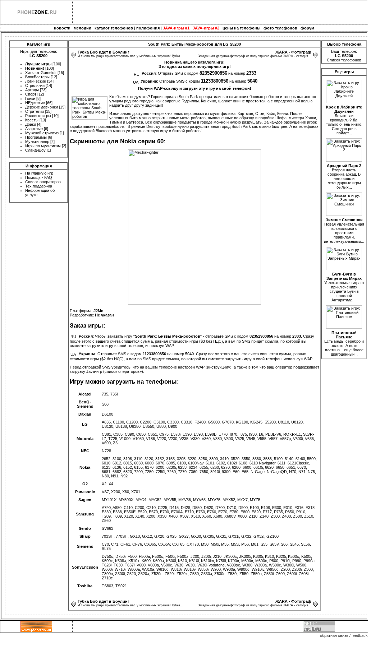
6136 (117, 467)
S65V (274, 544)
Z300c (107, 573)
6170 (149, 467)
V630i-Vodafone (211, 565)
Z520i (169, 573)
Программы (36, 137)
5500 (311, 459)
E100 (254, 507)
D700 (220, 507)
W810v (190, 569)
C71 (114, 544)
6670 (301, 467)
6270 (225, 467)
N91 (114, 476)
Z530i (232, 573)
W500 (301, 565)
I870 (233, 434)
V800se (233, 565)
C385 (118, 434)
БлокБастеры (37, 77)
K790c (233, 561)
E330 (106, 512)
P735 (278, 512)
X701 (135, 492)
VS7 (105, 492)
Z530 (194, 573)
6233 (182, 467)
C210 (151, 507)
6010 (106, 463)
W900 (216, 569)
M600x (261, 561)
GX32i (258, 536)
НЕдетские (35, 103)
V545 (250, 438)
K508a (120, 561)
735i (114, 394)
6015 (127, 463)
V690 (106, 443)
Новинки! (34, 68)
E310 (287, 507)
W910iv (258, 569)
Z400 (286, 516)
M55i (235, 544)
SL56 (305, 544)
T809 (117, 516)
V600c (166, 565)
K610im (207, 561)
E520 (142, 512)
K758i (221, 561)
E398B (210, 434)
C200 (139, 507)
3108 (127, 459)
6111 (281, 463)
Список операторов (43, 182)
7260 (171, 471)
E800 (245, 512)
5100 (278, 459)
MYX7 (242, 499)
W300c (275, 565)
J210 (217, 556)
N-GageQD (277, 471)
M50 (205, 544)
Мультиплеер (37, 141)
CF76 (137, 544)
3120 (149, 459)
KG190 (242, 422)
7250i (160, 471)
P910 (300, 512)
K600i (171, 561)
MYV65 (199, 499)
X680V (229, 516)
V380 (217, 438)
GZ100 (272, 536)
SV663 (107, 528)
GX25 (171, 536)
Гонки (30, 98)
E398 (198, 434)
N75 (311, 471)
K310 (269, 556)
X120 (128, 516)
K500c (293, 556)
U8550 (148, 426)
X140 (139, 516)
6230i (171, 467)
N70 (292, 471)
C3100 (159, 422)
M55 (225, 544)
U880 (161, 426)
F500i (170, 556)
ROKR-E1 (292, 434)
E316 (298, 507)
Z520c (156, 573)
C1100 (118, 422)
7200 (138, 471)
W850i (203, 569)
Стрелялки (35, 85)
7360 (193, 471)
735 (105, 394)
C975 (164, 434)
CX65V (164, 544)
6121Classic (298, 463)
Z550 (243, 573)
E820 (256, 512)
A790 (106, 507)
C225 (162, 507)
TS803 (107, 586)
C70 (105, 544)
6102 (220, 463)
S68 (105, 404)
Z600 (280, 573)
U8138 (121, 426)
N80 (105, 476)
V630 (178, 565)
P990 (296, 561)
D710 (231, 507)
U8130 (107, 426)
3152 (159, 459)
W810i (176, 569)
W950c (272, 569)
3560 (256, 459)
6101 (210, 463)
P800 (273, 561)
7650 (204, 471)
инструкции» (218, 367)
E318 (310, 507)
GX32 (246, 536)
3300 (213, 459)
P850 (289, 512)
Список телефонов (344, 60)
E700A (177, 512)
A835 (106, 422)
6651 (291, 467)
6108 (243, 463)
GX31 (221, 536)
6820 (127, 471)
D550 (197, 507)
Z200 (285, 569)
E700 (164, 512)
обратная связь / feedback (344, 635)
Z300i (120, 573)
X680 (217, 516)
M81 (254, 544)
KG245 (256, 422)
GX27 (184, 536)
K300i (258, 556)
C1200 (132, 422)
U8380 (135, 426)
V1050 (138, 438)
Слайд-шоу (35, 150)
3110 (138, 459)
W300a (261, 565)
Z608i (303, 573)
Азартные (34, 128)
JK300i (245, 556)
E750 (200, 512)
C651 (152, 434)
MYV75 (214, 499)
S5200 (270, 422)
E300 (276, 507)
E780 (233, 512)
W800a (134, 569)
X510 (195, 516)
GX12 (147, 536)
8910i (215, 471)
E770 (223, 434)
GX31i (233, 536)
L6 (261, 434)
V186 (150, 438)
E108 (265, 507)
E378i (175, 434)
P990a (309, 561)
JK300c (230, 556)
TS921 (121, 586)
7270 (182, 471)
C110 (128, 507)
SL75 (106, 548)
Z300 (275, 516)
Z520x (182, 573)
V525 (239, 438)
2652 (106, 459)
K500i (306, 556)
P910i (285, 561)
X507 (184, 516)
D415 (174, 507)
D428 (185, 507)
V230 (172, 438)
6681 (106, 471)
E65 (245, 471)
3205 (181, 459)
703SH (108, 536)
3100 (117, 459)
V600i (298, 438)
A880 (117, 507)
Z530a (206, 573)
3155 (170, 459)
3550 (246, 459)
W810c (162, 569)
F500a (144, 556)
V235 (183, 438)
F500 (132, 556)
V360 (206, 438)
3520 (235, 459)
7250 (149, 471)
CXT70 (193, 544)
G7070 (228, 422)
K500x (107, 561)
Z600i (292, 573)
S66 (284, 544)
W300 (247, 565)
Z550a (256, 573)
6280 (236, 467)
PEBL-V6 (273, 434)
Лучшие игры (38, 64)
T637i (129, 565)
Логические (35, 81)
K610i (194, 561)
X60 (125, 492)
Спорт (30, 94)
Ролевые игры (38, 116)
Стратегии (34, 111)
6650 (280, 467)
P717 (267, 512)
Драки (30, 124)
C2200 (145, 422)
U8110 (283, 422)
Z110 (253, 516)
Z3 (115, 443)
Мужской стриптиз (42, 133)
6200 (160, 467)
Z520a (143, 573)
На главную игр (39, 173)
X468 (173, 516)
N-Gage (258, 471)
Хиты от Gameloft (40, 72)
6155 (138, 467)
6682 (117, 471)
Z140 (264, 516)
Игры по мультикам (43, 146)
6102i (232, 463)
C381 (106, 434)
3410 (224, 459)
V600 (141, 565)
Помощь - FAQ (38, 177)
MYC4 (141, 499)
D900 (243, 507)
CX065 (150, 544)
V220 (161, 438)
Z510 (308, 516)
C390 (129, 434)
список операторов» (123, 371)
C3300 (173, 422)
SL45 (294, 544)
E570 (153, 512)
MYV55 (170, 499)
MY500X (126, 499)
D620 (208, 507)
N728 (106, 451)
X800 (242, 516)
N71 (302, 471)
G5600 (214, 422)
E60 (236, 471)
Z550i (269, 573)
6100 (181, 463)
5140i (300, 459)
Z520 (131, 573)
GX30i (208, 536)
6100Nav (195, 463)
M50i (215, 544)
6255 (204, 467)
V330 (195, 438)
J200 (195, 556)
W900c (243, 569)
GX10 (135, 536)
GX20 (159, 536)
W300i (288, 565)
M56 (245, 544)
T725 (112, 438)
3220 (192, 459)
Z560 (106, 520)
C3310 (186, 422)
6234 (193, 467)
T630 (118, 565)
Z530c (219, 573)
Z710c (107, 578)
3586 (267, 459)
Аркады (32, 90)
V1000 (124, 438)
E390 (187, 434)
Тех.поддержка (38, 186)
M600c (247, 561)
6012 (117, 463)
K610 (182, 561)
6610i (258, 467)
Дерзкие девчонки (41, 107)
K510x (133, 561)
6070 (160, 463)
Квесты (31, 120)
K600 (146, 561)
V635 (309, 438)
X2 (104, 484)
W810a (148, 569)
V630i (190, 565)
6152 (127, 467)
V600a (153, 565)
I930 (253, 434)
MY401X (109, 499)
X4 (111, 484)
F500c (157, 556)
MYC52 (154, 499)
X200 (115, 492)
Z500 (297, 516)
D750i (120, 556)
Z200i (297, 569)
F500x (182, 556)
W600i (107, 569)
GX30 (196, 536)
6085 (170, 463)
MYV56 (184, 499)
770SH (122, 536)
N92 (124, 476)
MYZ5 (255, 499)
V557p (285, 438)
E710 (189, 512)
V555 (261, 438)
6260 (214, 467)
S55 (264, 544)
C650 (141, 434)
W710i (120, 569)
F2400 (200, 422)
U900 (172, 426)
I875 (243, 434)
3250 (202, 459)
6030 (138, 463)
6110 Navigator (262, 463)
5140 (289, 459)
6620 (269, 467)
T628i (106, 565)
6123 (106, 467)
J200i (206, 556)
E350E (130, 512)
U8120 (297, 422)
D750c (107, 556)
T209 (106, 516)
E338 (117, 512)
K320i (281, 556)
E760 (211, 512)
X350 (161, 516)
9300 (226, 471)
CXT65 (178, 544)
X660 (206, 516)
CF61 (125, 544)
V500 (228, 438)
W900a (229, 569)
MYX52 (229, 499)
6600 (247, 467)
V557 (273, 438)
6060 (149, 463)
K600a (158, 561)
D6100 (107, 414)
